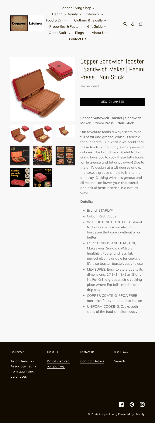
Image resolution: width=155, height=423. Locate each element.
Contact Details (92, 361)
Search (119, 361)
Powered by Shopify (131, 414)
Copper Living (108, 414)
